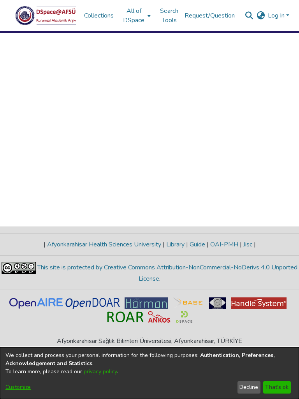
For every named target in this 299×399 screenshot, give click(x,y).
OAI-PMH (224, 244)
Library (175, 244)
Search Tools (169, 16)
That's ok (276, 387)
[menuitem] (136, 15)
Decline (248, 387)
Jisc (248, 244)
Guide (197, 244)
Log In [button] (277, 15)
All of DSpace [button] (133, 16)
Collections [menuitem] (99, 15)
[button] (45, 15)
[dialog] (149, 373)
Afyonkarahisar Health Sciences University (104, 244)
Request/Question (210, 15)
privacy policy (100, 371)
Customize (18, 387)
